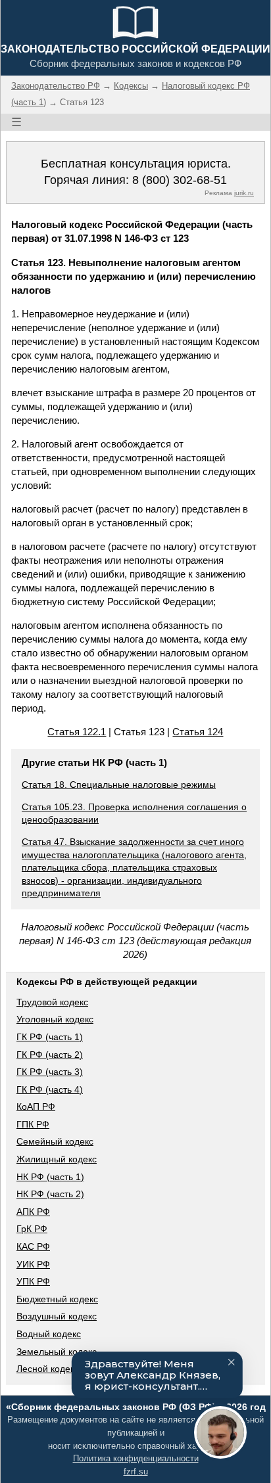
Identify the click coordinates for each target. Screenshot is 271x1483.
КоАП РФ (35, 1106)
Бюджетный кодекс (57, 1299)
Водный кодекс (48, 1334)
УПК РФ (33, 1281)
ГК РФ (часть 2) (49, 1054)
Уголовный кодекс (54, 1019)
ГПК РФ (32, 1124)
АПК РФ (33, 1211)
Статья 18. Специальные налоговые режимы (119, 784)
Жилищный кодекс (56, 1159)
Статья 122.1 (76, 731)
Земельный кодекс (56, 1351)
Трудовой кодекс (52, 1002)
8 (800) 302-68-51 (179, 180)
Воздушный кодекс (56, 1316)
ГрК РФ (31, 1228)
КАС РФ (33, 1246)
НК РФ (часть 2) (50, 1194)
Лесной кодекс (47, 1368)
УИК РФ (33, 1264)
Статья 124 (197, 731)
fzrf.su (136, 1471)
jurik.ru (244, 192)
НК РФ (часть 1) (50, 1177)
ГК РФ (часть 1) (49, 1037)
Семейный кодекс (54, 1141)
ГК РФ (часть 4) (49, 1089)
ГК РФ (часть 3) (49, 1071)
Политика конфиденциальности (136, 1458)
